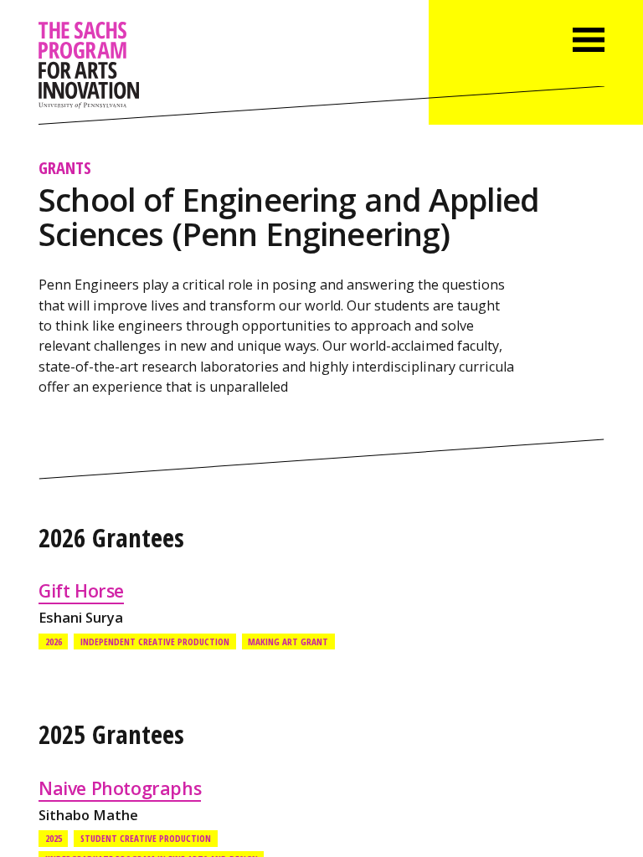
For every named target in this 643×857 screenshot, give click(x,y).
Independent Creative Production (154, 641)
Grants (65, 167)
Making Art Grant (288, 641)
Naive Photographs (120, 788)
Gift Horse (81, 590)
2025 (53, 838)
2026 (53, 641)
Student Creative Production (145, 838)
